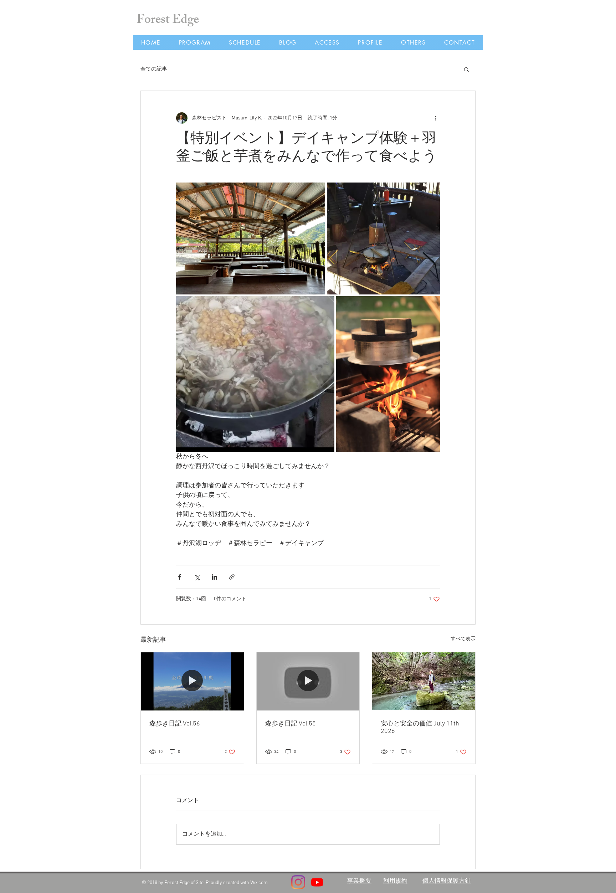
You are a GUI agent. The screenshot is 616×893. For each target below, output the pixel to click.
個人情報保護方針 (446, 880)
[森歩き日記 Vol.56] (192, 681)
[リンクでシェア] (232, 577)
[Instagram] (298, 882)
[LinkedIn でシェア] (214, 577)
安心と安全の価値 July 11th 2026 (420, 727)
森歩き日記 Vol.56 (174, 724)
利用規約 (395, 880)
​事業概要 (359, 880)
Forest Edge (168, 21)
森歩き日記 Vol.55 (290, 724)
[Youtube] (317, 882)
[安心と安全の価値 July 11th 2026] (423, 681)
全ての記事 (153, 69)
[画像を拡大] (250, 238)
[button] (466, 69)
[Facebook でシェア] (179, 577)
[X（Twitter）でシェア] (197, 577)
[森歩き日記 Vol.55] (308, 681)
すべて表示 (463, 639)
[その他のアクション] (435, 118)
